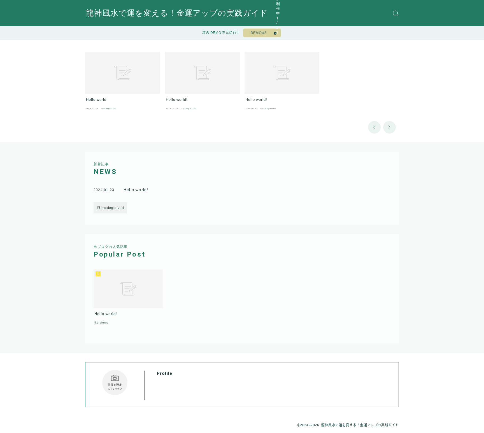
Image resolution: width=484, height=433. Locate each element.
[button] (374, 127)
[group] (122, 82)
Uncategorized (111, 208)
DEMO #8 (259, 33)
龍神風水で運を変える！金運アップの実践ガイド (177, 13)
